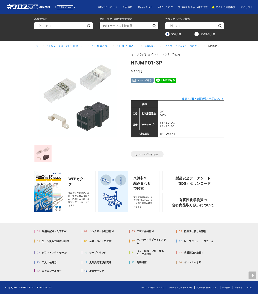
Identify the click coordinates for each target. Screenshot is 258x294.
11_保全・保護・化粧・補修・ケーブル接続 (65, 45)
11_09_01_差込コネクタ (127, 45)
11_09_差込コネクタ (100, 45)
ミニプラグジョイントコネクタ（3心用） (182, 45)
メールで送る (144, 80)
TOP (36, 45)
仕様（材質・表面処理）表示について (203, 98)
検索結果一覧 (151, 45)
